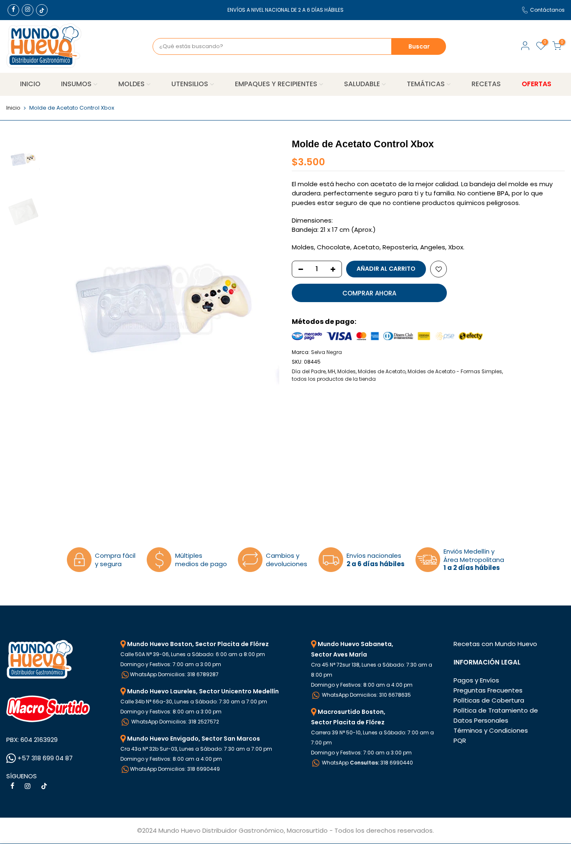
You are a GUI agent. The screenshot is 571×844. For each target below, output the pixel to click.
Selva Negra (326, 352)
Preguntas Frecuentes (488, 690)
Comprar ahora (369, 293)
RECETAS (486, 84)
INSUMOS (76, 84)
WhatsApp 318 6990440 (367, 762)
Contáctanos (547, 9)
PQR (460, 740)
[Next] (264, 299)
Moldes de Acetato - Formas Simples (455, 371)
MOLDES (131, 84)
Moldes (346, 371)
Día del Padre (309, 371)
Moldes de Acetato (381, 371)
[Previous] (58, 299)
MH (331, 371)
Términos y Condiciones (491, 730)
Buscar (419, 46)
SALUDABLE (362, 84)
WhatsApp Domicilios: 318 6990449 (175, 768)
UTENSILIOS (189, 84)
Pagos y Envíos (476, 680)
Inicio (13, 108)
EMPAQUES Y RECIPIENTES (276, 84)
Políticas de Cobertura (489, 700)
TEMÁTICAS (426, 84)
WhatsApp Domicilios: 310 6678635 (366, 694)
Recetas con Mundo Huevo (495, 643)
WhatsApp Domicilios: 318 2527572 (174, 721)
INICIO (30, 84)
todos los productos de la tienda (334, 378)
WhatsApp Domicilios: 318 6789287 (174, 674)
